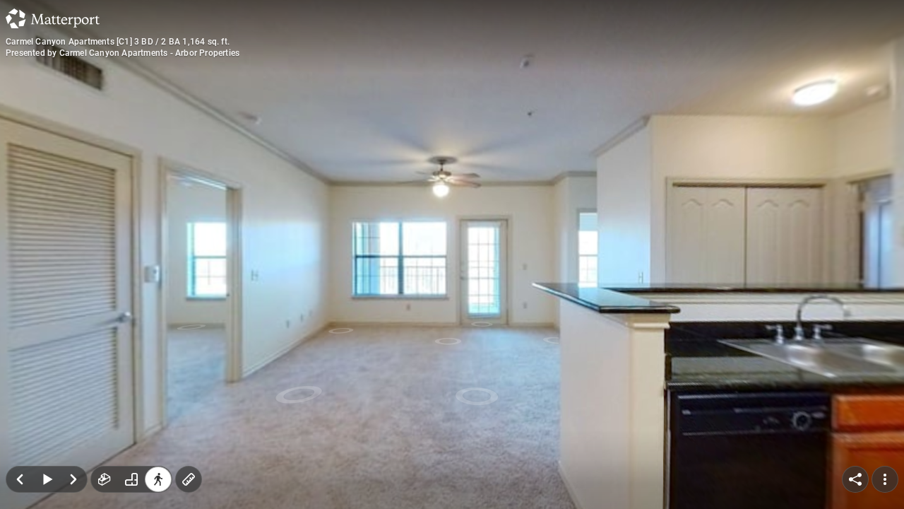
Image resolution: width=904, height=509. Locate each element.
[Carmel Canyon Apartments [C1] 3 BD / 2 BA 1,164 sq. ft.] (452, 254)
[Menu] (885, 479)
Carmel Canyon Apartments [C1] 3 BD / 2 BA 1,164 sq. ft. (118, 42)
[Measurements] (188, 479)
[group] (131, 479)
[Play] (46, 479)
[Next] (73, 479)
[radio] (104, 479)
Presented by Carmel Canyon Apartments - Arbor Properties (122, 53)
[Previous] (19, 479)
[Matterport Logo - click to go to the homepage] (52, 18)
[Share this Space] (855, 479)
